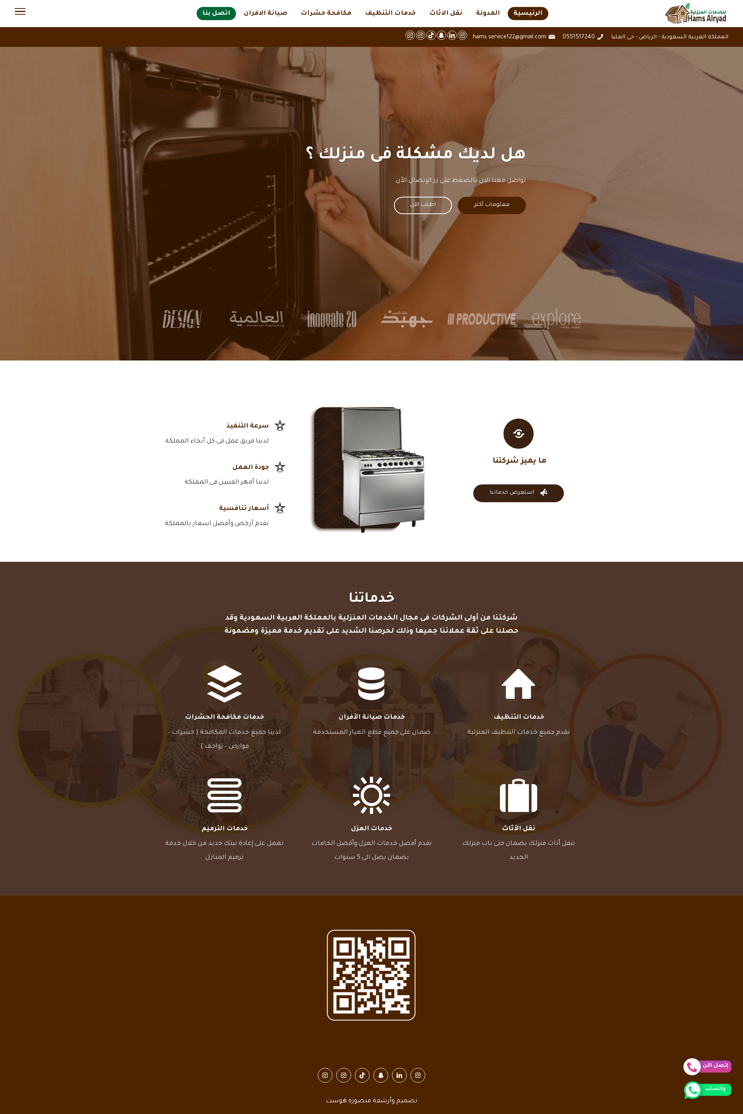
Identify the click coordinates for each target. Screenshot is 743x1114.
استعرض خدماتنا (519, 492)
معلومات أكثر (492, 205)
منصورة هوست (348, 1101)
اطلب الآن (423, 205)
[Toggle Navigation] (20, 13)
